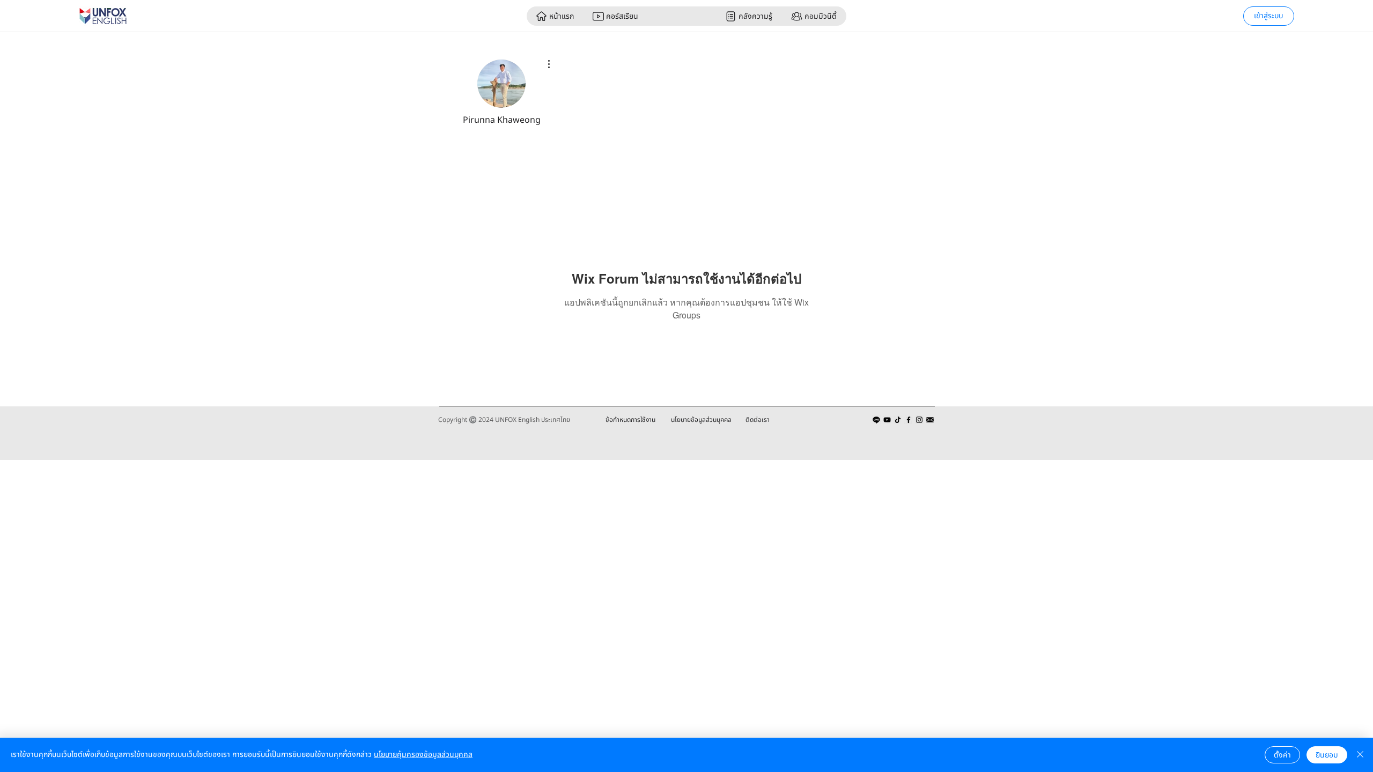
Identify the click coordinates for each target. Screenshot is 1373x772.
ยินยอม (1327, 755)
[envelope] (930, 419)
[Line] (876, 419)
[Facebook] (908, 419)
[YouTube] (887, 419)
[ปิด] (1360, 754)
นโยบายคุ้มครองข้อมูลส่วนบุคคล (423, 754)
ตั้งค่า (1282, 755)
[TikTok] (898, 419)
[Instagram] (919, 419)
